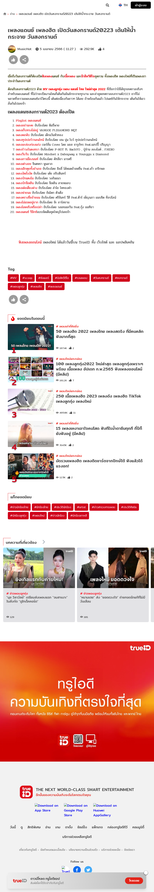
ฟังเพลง (47, 76)
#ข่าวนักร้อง (57, 515)
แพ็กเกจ (97, 827)
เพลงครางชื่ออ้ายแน (28, 197)
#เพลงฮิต (36, 286)
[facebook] (77, 870)
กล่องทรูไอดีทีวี (117, 827)
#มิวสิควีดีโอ (62, 278)
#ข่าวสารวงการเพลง (103, 507)
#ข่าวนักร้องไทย (19, 507)
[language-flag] (120, 5)
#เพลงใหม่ (38, 515)
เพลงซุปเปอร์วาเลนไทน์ (30, 139)
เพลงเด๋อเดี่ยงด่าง (26, 187)
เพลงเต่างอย (23, 163)
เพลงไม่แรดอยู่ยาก (27, 202)
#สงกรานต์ (121, 278)
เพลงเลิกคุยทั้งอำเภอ (29, 168)
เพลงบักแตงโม (25, 178)
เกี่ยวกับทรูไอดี (28, 849)
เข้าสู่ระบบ (141, 5)
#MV (13, 278)
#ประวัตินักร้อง (62, 507)
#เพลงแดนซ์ (55, 286)
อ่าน (12, 14)
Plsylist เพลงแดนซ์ (28, 120)
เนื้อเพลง (69, 76)
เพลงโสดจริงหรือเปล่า (29, 207)
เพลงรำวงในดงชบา (27, 149)
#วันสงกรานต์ (101, 278)
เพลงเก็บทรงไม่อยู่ (27, 130)
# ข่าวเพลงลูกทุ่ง (17, 593)
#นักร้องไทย (41, 507)
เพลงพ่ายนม (23, 192)
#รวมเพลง (81, 278)
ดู (22, 827)
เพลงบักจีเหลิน (25, 183)
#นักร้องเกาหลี (78, 515)
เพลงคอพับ (23, 134)
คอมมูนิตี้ (138, 827)
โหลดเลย (134, 880)
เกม (57, 827)
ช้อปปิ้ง (82, 827)
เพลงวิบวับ (22, 154)
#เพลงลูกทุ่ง (17, 286)
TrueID (11, 5)
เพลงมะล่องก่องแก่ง (28, 144)
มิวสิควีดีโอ (88, 76)
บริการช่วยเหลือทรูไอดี (77, 836)
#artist (81, 507)
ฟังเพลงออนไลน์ (30, 242)
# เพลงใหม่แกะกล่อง (69, 358)
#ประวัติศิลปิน (129, 507)
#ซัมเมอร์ (43, 278)
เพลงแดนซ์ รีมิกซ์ (26, 211)
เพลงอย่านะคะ (24, 125)
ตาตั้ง (69, 827)
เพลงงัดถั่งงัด (24, 173)
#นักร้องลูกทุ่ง (18, 515)
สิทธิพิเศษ (34, 827)
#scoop (27, 278)
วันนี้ (13, 827)
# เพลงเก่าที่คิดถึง (67, 326)
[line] (66, 870)
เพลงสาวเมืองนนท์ (27, 158)
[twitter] (88, 870)
